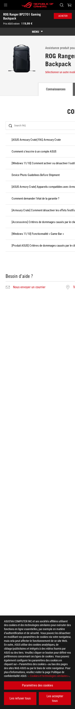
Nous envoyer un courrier (29, 287)
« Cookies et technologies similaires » (48, 676)
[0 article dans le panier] (69, 5)
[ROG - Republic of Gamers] (38, 5)
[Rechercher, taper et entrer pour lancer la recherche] (61, 5)
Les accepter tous (55, 698)
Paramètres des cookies (37, 685)
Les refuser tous (20, 698)
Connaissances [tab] (55, 89)
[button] (5, 5)
